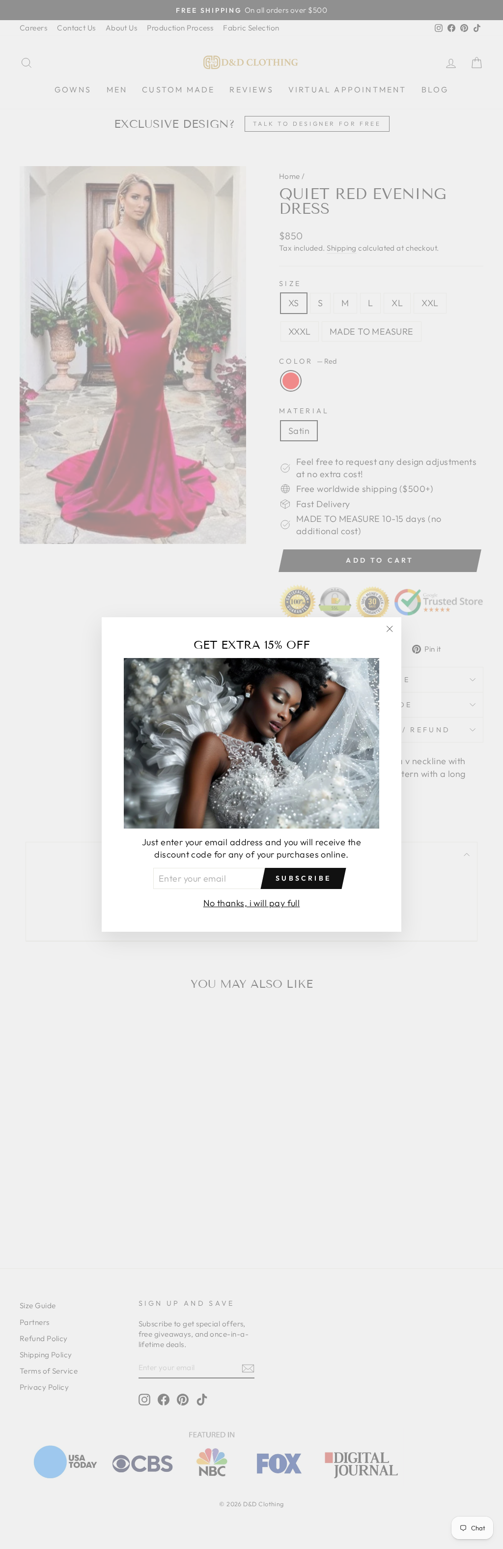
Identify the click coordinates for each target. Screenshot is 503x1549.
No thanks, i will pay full (251, 903)
